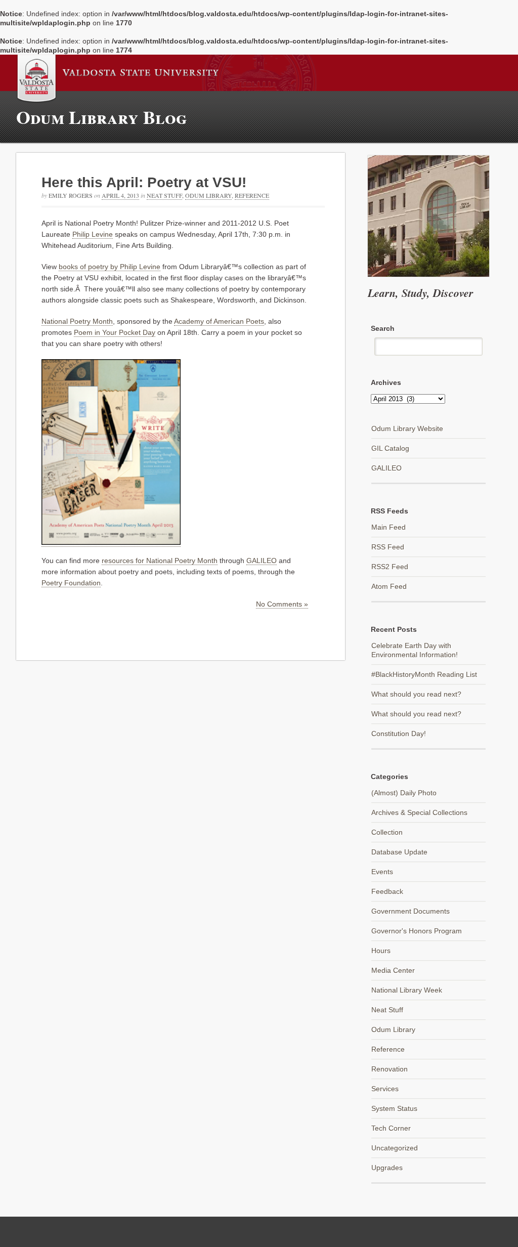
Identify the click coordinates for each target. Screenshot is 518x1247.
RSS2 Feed (389, 567)
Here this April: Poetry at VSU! (143, 182)
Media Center (393, 970)
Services (385, 1089)
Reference (252, 195)
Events (382, 872)
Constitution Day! (398, 733)
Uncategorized (394, 1148)
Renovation (389, 1069)
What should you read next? (416, 694)
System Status (394, 1108)
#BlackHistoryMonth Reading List (424, 674)
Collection (387, 832)
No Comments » (282, 604)
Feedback (387, 891)
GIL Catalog (390, 448)
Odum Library (208, 195)
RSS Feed (387, 547)
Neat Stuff (164, 195)
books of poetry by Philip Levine (109, 267)
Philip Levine (92, 234)
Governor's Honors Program (416, 931)
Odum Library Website (407, 428)
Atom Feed (389, 586)
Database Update (399, 852)
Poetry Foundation (71, 583)
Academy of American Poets (219, 321)
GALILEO (261, 560)
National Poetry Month (77, 321)
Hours (381, 951)
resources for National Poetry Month (160, 560)
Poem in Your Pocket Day (114, 332)
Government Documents (410, 911)
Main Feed (388, 527)
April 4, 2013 (120, 195)
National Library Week (406, 990)
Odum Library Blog (101, 117)
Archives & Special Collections (419, 812)
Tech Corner (391, 1128)
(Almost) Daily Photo (404, 793)
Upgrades (387, 1168)
